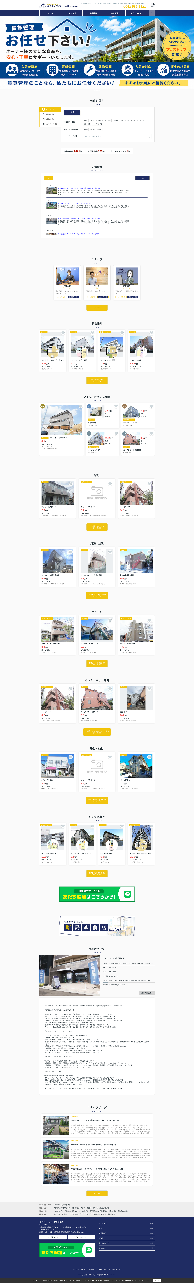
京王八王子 (83, 1214)
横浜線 (86, 1211)
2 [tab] (97, 90)
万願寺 (74, 1208)
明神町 (83, 1208)
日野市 (85, 129)
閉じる (157, 1280)
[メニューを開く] (152, 13)
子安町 (56, 1208)
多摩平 (107, 1208)
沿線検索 (93, 13)
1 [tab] (94, 90)
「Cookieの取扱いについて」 (131, 1280)
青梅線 (120, 1211)
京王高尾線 (93, 1211)
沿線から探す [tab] (50, 114)
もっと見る (97, 308)
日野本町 (95, 1208)
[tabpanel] (97, 51)
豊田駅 (85, 120)
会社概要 (114, 13)
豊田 (78, 1208)
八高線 (67, 1211)
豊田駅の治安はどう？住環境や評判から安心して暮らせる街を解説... (80, 188)
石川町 (68, 1208)
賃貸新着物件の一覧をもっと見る (97, 380)
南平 (96, 1214)
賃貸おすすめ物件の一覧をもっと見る (97, 873)
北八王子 (91, 1214)
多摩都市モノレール (76, 1211)
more (142, 178)
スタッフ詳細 (61, 297)
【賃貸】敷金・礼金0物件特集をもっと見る (97, 800)
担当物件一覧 (73, 297)
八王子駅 (108, 120)
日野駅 (92, 120)
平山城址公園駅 (97, 124)
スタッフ (102, 1228)
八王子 (71, 1214)
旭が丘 (101, 1208)
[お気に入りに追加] (63, 333)
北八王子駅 (134, 120)
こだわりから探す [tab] (51, 124)
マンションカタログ (80, 1269)
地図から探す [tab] (50, 119)
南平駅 (142, 120)
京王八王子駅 (124, 120)
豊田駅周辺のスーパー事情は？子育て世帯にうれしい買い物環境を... (80, 234)
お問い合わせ (136, 13)
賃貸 (72, 112)
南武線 (125, 1211)
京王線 (61, 1211)
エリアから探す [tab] (51, 109)
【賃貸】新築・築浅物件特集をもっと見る (97, 595)
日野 (59, 1214)
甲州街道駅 (99, 120)
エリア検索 (71, 13)
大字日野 (62, 1208)
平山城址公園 (110, 1214)
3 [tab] (99, 90)
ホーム (50, 13)
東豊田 (89, 1208)
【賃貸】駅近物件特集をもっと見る (97, 527)
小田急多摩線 (112, 1211)
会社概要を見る (147, 993)
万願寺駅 (115, 120)
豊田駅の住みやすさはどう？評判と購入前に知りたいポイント (78, 203)
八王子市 (92, 129)
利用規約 (91, 1269)
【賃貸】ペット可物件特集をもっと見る (97, 663)
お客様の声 (102, 1233)
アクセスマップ (104, 1243)
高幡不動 (102, 1214)
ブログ (101, 1238)
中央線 (56, 1211)
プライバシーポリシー (103, 1269)
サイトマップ (117, 1269)
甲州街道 (64, 1214)
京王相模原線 (102, 1211)
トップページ (103, 1223)
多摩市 (99, 129)
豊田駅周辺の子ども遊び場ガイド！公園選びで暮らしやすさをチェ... (80, 218)
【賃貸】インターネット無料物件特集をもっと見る (97, 731)
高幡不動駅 (87, 124)
